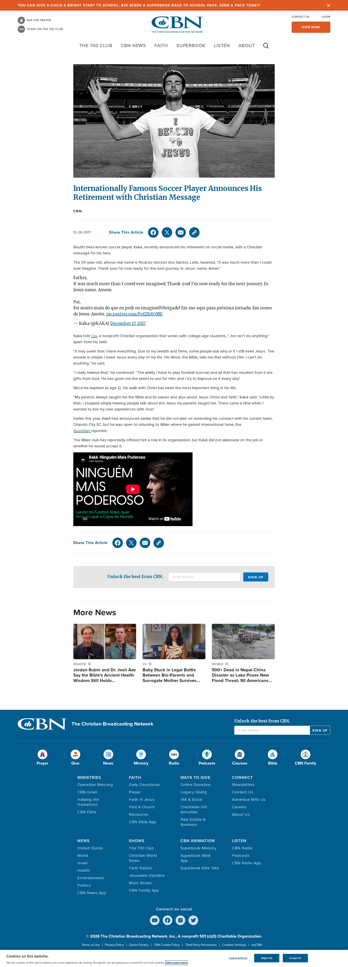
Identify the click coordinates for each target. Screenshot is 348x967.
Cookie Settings (238, 958)
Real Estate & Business (193, 822)
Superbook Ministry (198, 848)
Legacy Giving (193, 792)
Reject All (266, 958)
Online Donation (195, 784)
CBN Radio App (246, 863)
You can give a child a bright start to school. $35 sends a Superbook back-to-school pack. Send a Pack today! (139, 5)
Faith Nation (140, 868)
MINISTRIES (89, 777)
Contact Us (300, 17)
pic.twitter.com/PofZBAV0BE (134, 313)
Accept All (295, 958)
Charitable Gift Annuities (193, 810)
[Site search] (266, 48)
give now (311, 27)
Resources (139, 814)
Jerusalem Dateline (147, 875)
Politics (84, 885)
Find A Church (142, 807)
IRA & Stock (191, 799)
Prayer (135, 792)
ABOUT (246, 45)
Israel (82, 863)
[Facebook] (153, 232)
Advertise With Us (249, 799)
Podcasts (241, 855)
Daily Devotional (144, 784)
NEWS (83, 841)
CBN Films (87, 812)
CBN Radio (242, 848)
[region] (174, 958)
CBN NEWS (133, 45)
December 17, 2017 (128, 323)
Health (83, 870)
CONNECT (242, 777)
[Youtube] (155, 920)
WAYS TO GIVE (195, 777)
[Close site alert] (329, 5)
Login (326, 17)
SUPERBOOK (190, 45)
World (82, 855)
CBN (77, 211)
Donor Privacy (138, 945)
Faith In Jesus (142, 799)
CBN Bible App (142, 822)
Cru (94, 336)
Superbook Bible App (195, 858)
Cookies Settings (234, 945)
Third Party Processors (201, 945)
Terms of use (90, 945)
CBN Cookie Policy (167, 945)
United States (90, 848)
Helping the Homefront (88, 802)
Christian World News (143, 858)
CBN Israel (87, 792)
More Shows (140, 883)
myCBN (257, 945)
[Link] (194, 232)
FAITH (161, 45)
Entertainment (90, 878)
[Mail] (180, 232)
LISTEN (222, 45)
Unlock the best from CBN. (135, 576)
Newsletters (243, 784)
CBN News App (91, 892)
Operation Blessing (95, 784)
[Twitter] (167, 232)
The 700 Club (95, 45)
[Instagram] (180, 920)
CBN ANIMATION (197, 841)
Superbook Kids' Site (199, 868)
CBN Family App (144, 890)
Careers (239, 807)
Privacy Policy (114, 945)
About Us (241, 814)
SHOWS (136, 841)
